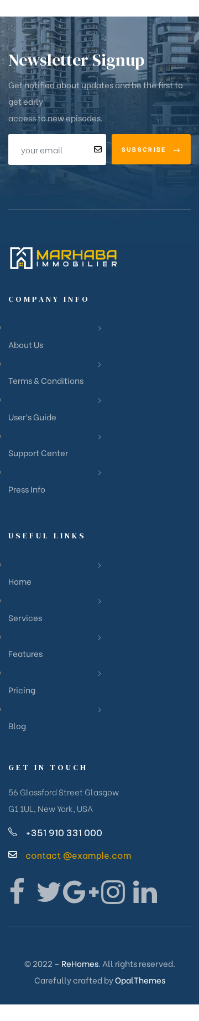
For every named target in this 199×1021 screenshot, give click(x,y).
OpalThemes (140, 980)
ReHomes (79, 963)
